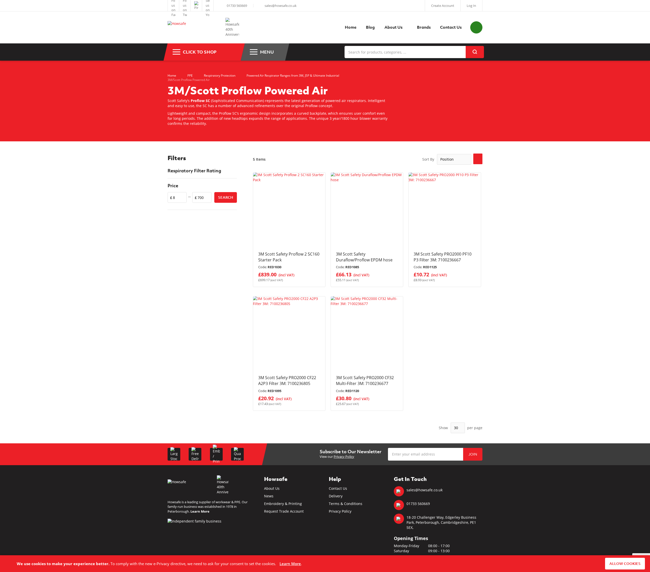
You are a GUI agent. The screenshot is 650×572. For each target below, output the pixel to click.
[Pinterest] (196, 5)
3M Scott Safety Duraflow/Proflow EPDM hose (364, 257)
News (268, 496)
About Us (272, 488)
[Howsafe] (194, 27)
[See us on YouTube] (207, 5)
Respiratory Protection (219, 75)
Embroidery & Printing (283, 503)
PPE (190, 75)
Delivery (336, 496)
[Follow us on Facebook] (173, 5)
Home (172, 75)
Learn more (290, 563)
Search (225, 197)
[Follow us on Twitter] (184, 5)
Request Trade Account (284, 511)
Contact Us (338, 488)
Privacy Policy (344, 456)
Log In (471, 5)
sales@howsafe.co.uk (281, 5)
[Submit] (475, 52)
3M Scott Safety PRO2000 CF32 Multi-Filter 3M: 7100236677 (365, 380)
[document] (325, 563)
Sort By (428, 159)
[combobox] (414, 52)
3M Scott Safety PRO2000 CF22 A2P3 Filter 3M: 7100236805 (287, 380)
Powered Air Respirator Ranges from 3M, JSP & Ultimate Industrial (293, 75)
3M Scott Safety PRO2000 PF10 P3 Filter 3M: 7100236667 (443, 257)
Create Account (442, 5)
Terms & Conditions (345, 503)
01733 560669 (237, 5)
